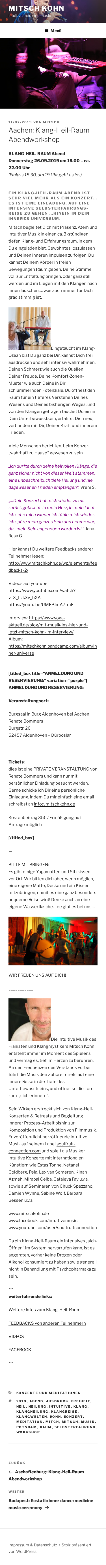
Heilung (38, 1406)
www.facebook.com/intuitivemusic (42, 1220)
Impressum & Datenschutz (32, 1544)
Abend (36, 1401)
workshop (28, 1432)
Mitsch (51, 122)
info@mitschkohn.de (54, 804)
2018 (21, 1401)
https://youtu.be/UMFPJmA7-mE (40, 604)
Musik (88, 1422)
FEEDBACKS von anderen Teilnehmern (47, 1323)
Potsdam (26, 1427)
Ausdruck (57, 1401)
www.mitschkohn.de (28, 1213)
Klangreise (64, 1412)
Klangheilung (32, 1412)
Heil (21, 1406)
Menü (56, 30)
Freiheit (80, 1401)
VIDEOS (16, 1336)
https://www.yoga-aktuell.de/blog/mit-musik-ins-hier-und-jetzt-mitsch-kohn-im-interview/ (48, 625)
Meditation (29, 1422)
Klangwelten (31, 1417)
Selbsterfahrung (75, 1427)
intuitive (60, 1406)
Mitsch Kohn (36, 8)
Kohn (55, 1417)
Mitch (52, 1422)
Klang (80, 1406)
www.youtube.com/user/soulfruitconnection (52, 1227)
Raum (46, 1427)
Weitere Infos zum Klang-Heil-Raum (44, 1309)
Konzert (73, 1417)
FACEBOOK (19, 1349)
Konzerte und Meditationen (48, 1393)
